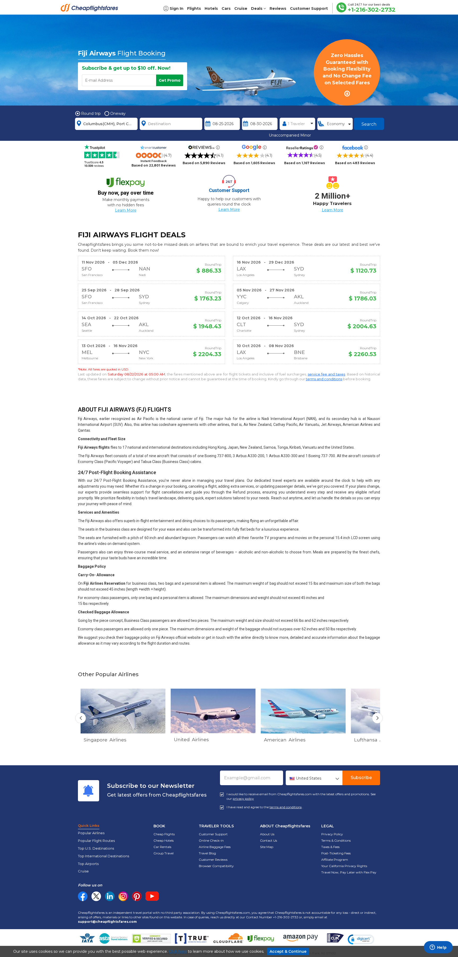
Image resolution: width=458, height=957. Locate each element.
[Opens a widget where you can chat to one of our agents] (438, 947)
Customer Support (213, 834)
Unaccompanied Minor (290, 135)
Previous (80, 718)
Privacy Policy (332, 834)
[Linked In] (109, 896)
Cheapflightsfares (91, 9)
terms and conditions (324, 379)
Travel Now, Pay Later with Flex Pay (348, 872)
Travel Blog (207, 853)
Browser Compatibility (216, 866)
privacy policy (243, 799)
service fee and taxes (326, 374)
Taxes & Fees (330, 847)
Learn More (125, 210)
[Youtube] (152, 896)
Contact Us (268, 840)
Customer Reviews (213, 860)
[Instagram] (123, 896)
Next (377, 718)
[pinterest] (137, 896)
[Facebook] (82, 899)
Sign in (176, 8)
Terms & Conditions (336, 840)
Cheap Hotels (163, 840)
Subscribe (361, 777)
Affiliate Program (334, 860)
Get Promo (169, 80)
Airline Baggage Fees (215, 847)
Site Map (266, 847)
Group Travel (163, 853)
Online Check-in (211, 840)
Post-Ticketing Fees (336, 853)
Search (369, 124)
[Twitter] (96, 896)
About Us (267, 834)
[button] (361, 939)
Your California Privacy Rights (344, 866)
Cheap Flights (164, 834)
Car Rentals (162, 847)
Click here (178, 951)
